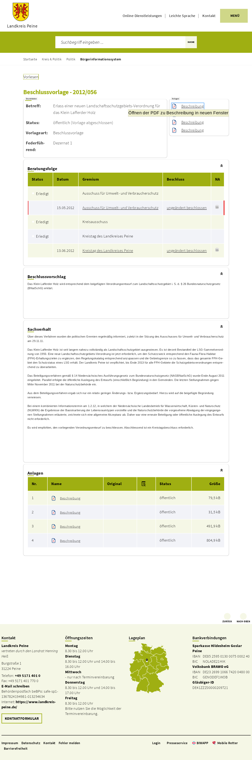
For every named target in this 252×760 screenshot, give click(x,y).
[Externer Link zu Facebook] (240, 742)
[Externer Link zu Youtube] (249, 742)
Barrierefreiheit (16, 748)
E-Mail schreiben (15, 686)
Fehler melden (69, 743)
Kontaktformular (22, 718)
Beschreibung (192, 106)
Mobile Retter (227, 743)
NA (217, 206)
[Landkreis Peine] (30, 684)
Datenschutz (30, 743)
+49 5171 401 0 (28, 675)
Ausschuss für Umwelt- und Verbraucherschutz (120, 207)
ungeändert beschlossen (187, 207)
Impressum (9, 743)
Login (156, 743)
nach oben (243, 621)
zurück (227, 621)
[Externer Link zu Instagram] (244, 742)
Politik (70, 59)
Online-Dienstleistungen (142, 15)
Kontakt (208, 15)
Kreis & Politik (52, 59)
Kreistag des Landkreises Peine (107, 250)
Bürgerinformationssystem (100, 59)
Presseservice (177, 743)
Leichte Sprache (182, 15)
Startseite (30, 59)
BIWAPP (202, 743)
